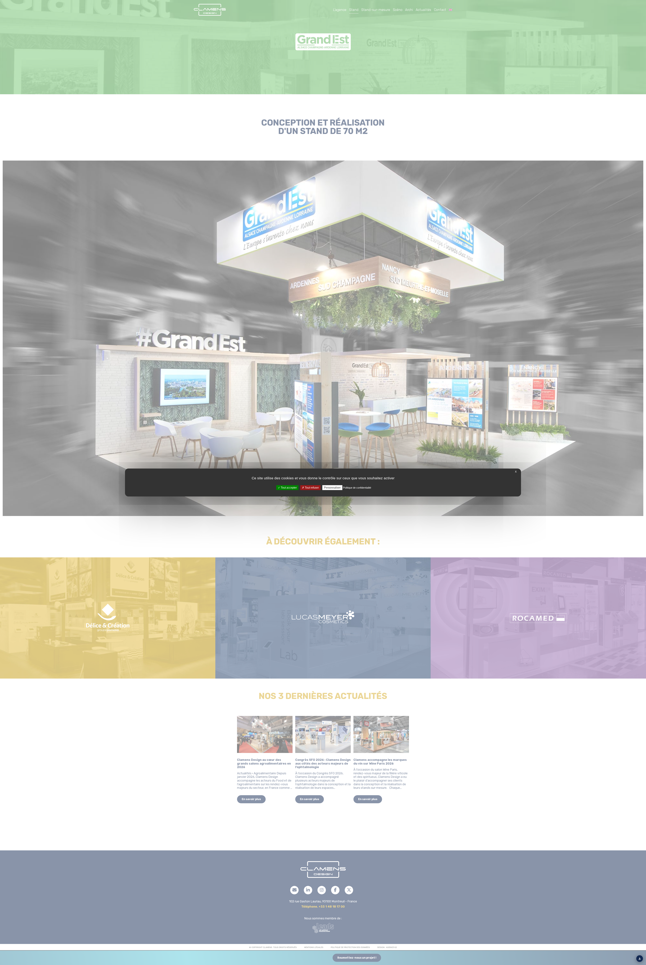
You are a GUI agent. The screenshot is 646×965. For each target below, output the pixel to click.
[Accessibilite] (639, 958)
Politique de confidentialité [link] (357, 487)
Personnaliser (332, 487)
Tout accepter (288, 487)
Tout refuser (311, 487)
